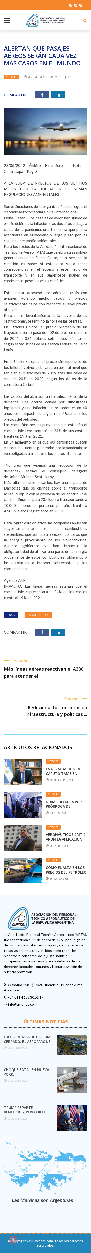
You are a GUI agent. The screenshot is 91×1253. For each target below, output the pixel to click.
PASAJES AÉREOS (38, 614)
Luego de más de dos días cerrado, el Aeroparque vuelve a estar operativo (28, 1041)
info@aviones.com (22, 1004)
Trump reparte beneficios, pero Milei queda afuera (24, 1112)
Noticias (11, 77)
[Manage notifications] (13, 1240)
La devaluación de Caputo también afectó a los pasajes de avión (65, 775)
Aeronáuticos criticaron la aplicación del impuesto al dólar (66, 841)
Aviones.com (43, 1241)
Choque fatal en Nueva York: (26, 1072)
